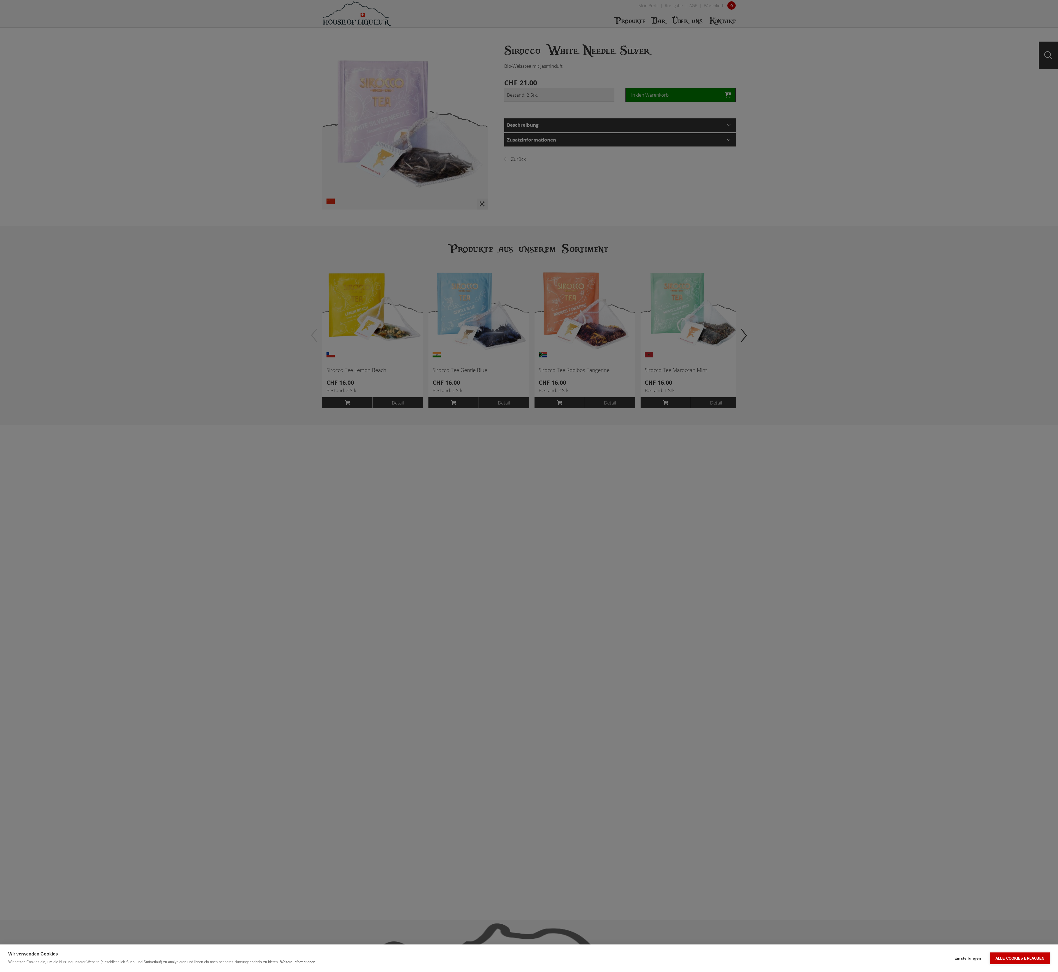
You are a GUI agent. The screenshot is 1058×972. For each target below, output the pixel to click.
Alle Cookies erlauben (1019, 958)
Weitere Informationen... (299, 962)
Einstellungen (967, 958)
